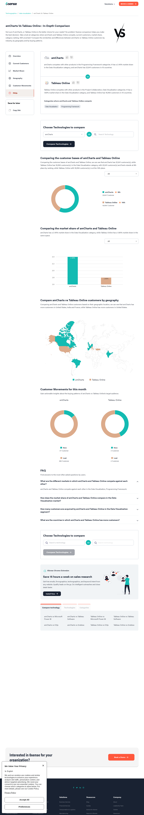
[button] (20, 56)
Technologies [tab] (69, 607)
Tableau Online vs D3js (100, 625)
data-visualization (25, 13)
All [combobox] (109, 173)
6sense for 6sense (91, 811)
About (115, 803)
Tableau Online (60, 83)
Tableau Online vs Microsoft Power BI (98, 617)
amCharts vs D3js (51, 625)
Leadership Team (118, 807)
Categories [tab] (84, 607)
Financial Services (64, 807)
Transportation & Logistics (67, 811)
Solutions (63, 798)
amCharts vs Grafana (75, 625)
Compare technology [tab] (51, 607)
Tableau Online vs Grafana (124, 625)
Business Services (64, 803)
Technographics (11, 13)
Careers (115, 811)
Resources (90, 798)
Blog (87, 803)
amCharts (57, 58)
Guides (88, 807)
